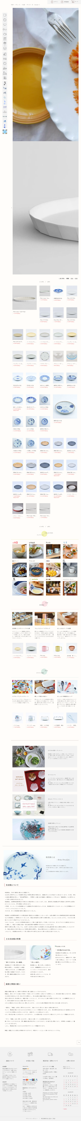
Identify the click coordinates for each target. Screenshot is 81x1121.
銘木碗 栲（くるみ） (73, 655)
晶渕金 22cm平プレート (73, 450)
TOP (12, 4)
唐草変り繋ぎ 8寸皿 (59, 385)
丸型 (23, 4)
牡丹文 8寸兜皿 (44, 407)
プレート (17, 4)
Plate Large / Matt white (33, 515)
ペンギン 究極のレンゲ (73, 725)
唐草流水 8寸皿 (71, 385)
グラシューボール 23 (59, 363)
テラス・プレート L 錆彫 (73, 494)
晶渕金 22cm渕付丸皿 (19, 494)
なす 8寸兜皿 (30, 429)
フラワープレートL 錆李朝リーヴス (49, 363)
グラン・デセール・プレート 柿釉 (22, 516)
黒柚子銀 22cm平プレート (61, 450)
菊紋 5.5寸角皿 (44, 725)
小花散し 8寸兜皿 (31, 450)
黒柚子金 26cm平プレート (20, 472)
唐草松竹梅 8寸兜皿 (45, 429)
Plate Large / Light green (46, 298)
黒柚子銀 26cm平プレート (33, 472)
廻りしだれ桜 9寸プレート (20, 407)
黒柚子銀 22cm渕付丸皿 (73, 472)
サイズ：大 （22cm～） (33, 4)
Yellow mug (57, 655)
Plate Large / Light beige (19, 311)
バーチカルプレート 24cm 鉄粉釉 (49, 342)
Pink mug (42, 655)
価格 (72, 278)
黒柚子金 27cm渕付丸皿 (33, 494)
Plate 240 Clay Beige (18, 341)
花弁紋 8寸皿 (30, 385)
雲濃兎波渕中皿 (58, 298)
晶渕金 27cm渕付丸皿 (59, 494)
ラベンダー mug (31, 725)
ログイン (56, 1)
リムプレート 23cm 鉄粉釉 (20, 363)
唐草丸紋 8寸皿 (58, 420)
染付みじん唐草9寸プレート (47, 385)
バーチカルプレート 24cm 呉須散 (62, 342)
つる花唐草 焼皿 (58, 725)
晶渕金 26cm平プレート (46, 472)
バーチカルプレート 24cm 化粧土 (35, 342)
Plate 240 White (71, 298)
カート (75, 1)
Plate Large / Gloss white (46, 515)
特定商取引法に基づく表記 (48, 1118)
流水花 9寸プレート (32, 407)
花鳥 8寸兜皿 (16, 429)
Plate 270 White (44, 320)
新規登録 (66, 1)
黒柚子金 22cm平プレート (47, 450)
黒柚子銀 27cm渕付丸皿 (46, 494)
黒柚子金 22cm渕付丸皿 (60, 472)
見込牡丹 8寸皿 (17, 385)
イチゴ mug (16, 725)
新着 (76, 278)
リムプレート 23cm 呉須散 (34, 363)
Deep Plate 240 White (59, 320)
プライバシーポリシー (32, 1118)
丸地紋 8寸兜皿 (17, 450)
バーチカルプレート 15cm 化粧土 (22, 655)
